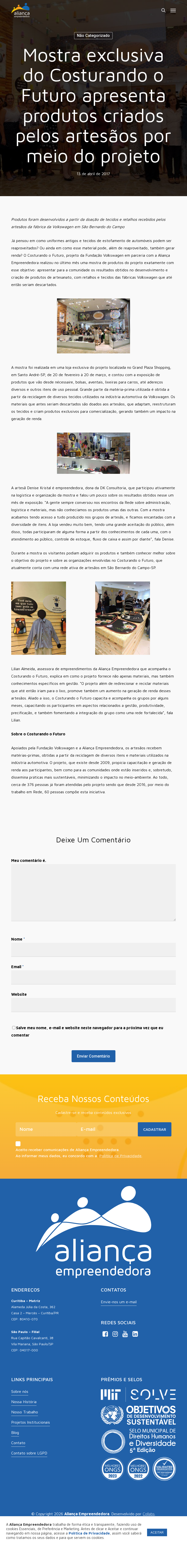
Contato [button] (18, 1442)
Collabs (149, 1514)
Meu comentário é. (28, 860)
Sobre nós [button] (19, 1391)
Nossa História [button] (24, 1401)
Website (19, 994)
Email (17, 966)
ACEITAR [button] (157, 1532)
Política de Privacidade (120, 1156)
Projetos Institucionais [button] (30, 1422)
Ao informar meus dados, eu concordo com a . (79, 1156)
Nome (18, 939)
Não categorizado (93, 35)
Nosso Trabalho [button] (24, 1412)
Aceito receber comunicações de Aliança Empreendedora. (68, 1149)
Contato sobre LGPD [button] (29, 1453)
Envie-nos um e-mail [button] (119, 1302)
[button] (173, 10)
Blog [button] (15, 1432)
